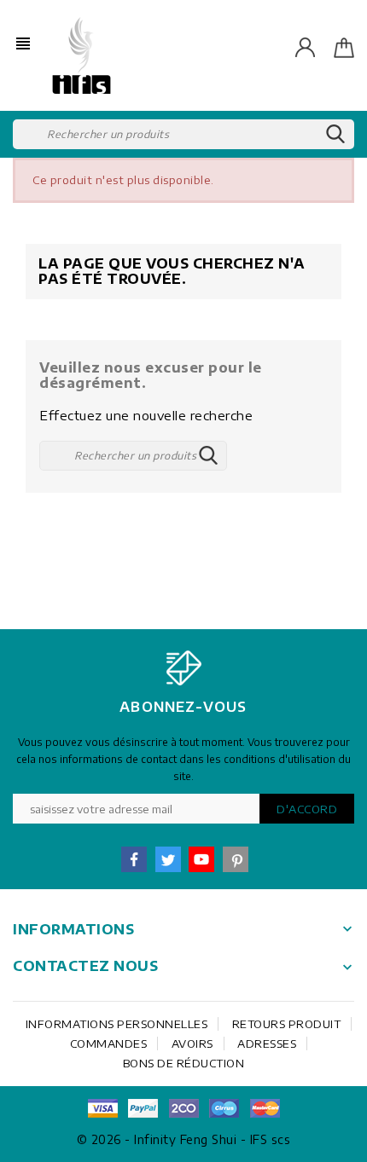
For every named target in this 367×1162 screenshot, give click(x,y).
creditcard (264, 1108)
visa (102, 1108)
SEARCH (335, 134)
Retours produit (286, 1024)
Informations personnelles (117, 1024)
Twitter (168, 859)
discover (143, 1108)
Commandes (109, 1043)
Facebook (134, 859)
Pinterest (235, 859)
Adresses (266, 1043)
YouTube (201, 859)
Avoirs (192, 1043)
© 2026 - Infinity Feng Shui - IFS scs (184, 1139)
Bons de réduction (184, 1063)
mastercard (224, 1108)
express (183, 1108)
